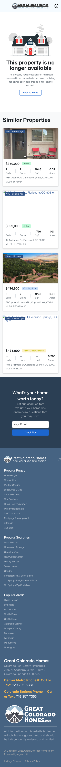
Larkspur (9, 638)
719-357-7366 (26, 696)
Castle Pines (10, 614)
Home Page (10, 475)
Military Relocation (14, 508)
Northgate (9, 647)
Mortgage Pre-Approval (16, 518)
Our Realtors (11, 499)
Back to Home (30, 92)
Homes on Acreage (14, 547)
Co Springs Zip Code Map (17, 585)
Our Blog (9, 527)
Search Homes (12, 494)
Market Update (12, 485)
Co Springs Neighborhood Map (20, 580)
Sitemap (8, 523)
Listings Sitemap (13, 761)
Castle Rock (10, 619)
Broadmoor (10, 609)
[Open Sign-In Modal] (56, 6)
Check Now (30, 432)
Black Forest (11, 600)
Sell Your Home (12, 513)
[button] (4, 6)
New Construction (13, 556)
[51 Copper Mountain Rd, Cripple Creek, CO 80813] (30, 268)
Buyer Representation (15, 504)
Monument (10, 642)
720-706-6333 (22, 685)
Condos (8, 571)
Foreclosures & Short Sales (18, 575)
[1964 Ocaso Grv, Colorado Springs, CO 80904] (30, 143)
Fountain (9, 633)
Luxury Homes (11, 561)
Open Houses (11, 552)
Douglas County (12, 628)
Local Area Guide (13, 489)
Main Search (10, 542)
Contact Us (10, 480)
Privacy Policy (32, 761)
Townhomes (10, 566)
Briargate (9, 604)
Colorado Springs (13, 623)
